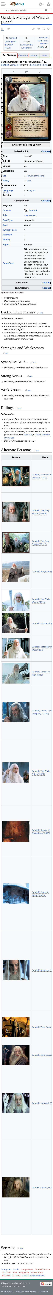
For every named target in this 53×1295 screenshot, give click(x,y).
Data (44, 55)
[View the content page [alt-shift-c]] (2, 28)
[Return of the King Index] (26, 37)
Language (8, 190)
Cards (16, 1269)
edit (7, 192)
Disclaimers (44, 1291)
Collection (23, 55)
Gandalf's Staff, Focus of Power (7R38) (43, 42)
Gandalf (5, 64)
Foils (15, 1272)
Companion (15, 64)
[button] (13, 71)
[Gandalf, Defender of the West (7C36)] (7, 37)
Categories (6, 1269)
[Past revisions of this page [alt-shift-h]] (38, 28)
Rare (29, 180)
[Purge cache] (43, 28)
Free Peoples (30, 215)
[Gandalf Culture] (4, 55)
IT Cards (16, 1275)
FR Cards (6, 1275)
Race (5, 225)
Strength (7, 234)
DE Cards (6, 1272)
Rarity (6, 180)
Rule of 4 (28, 434)
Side (5, 215)
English (31, 190)
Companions (27, 1269)
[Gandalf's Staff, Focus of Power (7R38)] (46, 47)
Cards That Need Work (33, 1275)
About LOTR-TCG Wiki (26, 1291)
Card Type (8, 220)
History (34, 55)
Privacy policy (7, 1291)
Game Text (8, 263)
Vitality (6, 239)
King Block (24, 1272)
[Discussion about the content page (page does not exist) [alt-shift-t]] (8, 28)
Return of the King (38, 64)
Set (4, 175)
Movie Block (37, 1272)
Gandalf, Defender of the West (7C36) (11, 42)
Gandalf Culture (42, 1269)
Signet (6, 244)
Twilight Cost (10, 230)
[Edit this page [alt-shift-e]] (33, 28)
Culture (7, 210)
